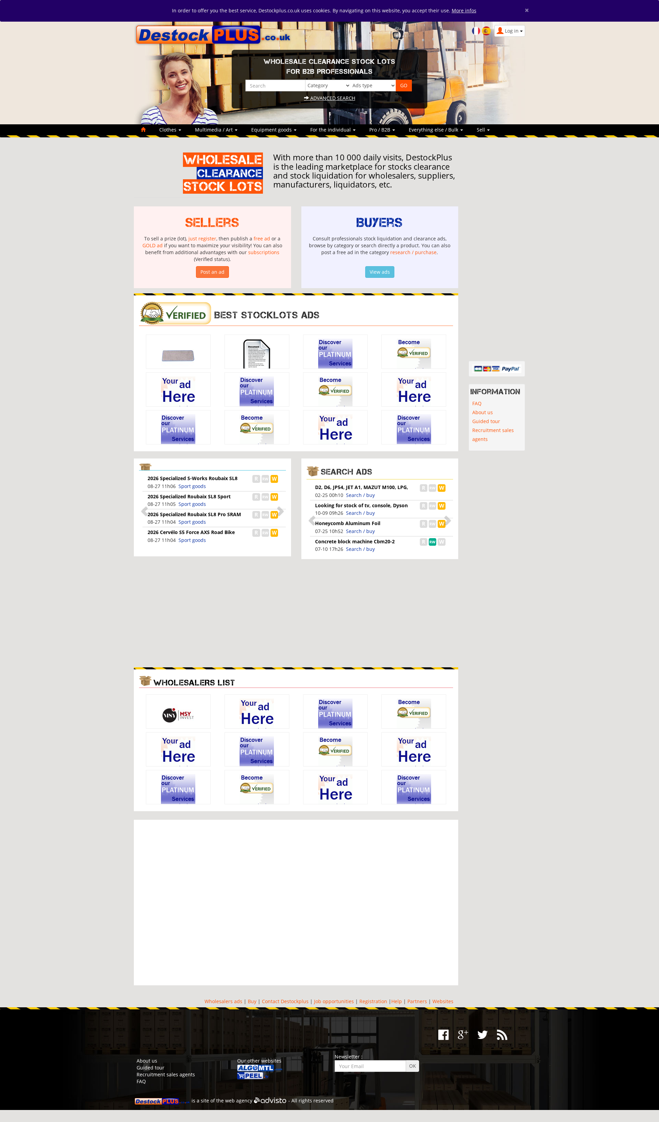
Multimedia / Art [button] (214, 129)
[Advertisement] (212, 612)
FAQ (477, 403)
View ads (380, 272)
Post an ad (212, 272)
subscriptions (263, 252)
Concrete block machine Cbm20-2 (355, 541)
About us (482, 412)
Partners (417, 1001)
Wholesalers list (194, 682)
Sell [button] (481, 129)
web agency (238, 1100)
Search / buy (360, 495)
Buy (252, 1001)
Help (396, 1001)
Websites (442, 1001)
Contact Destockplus (285, 1001)
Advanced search (332, 98)
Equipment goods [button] (272, 129)
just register (202, 238)
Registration (373, 1001)
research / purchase (413, 252)
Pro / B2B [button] (380, 129)
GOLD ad (152, 245)
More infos (464, 10)
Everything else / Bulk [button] (434, 129)
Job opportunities (334, 1001)
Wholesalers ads (223, 1001)
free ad (262, 238)
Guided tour (486, 421)
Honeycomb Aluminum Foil (347, 523)
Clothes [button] (168, 129)
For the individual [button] (331, 129)
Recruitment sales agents (493, 434)
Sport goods (192, 486)
